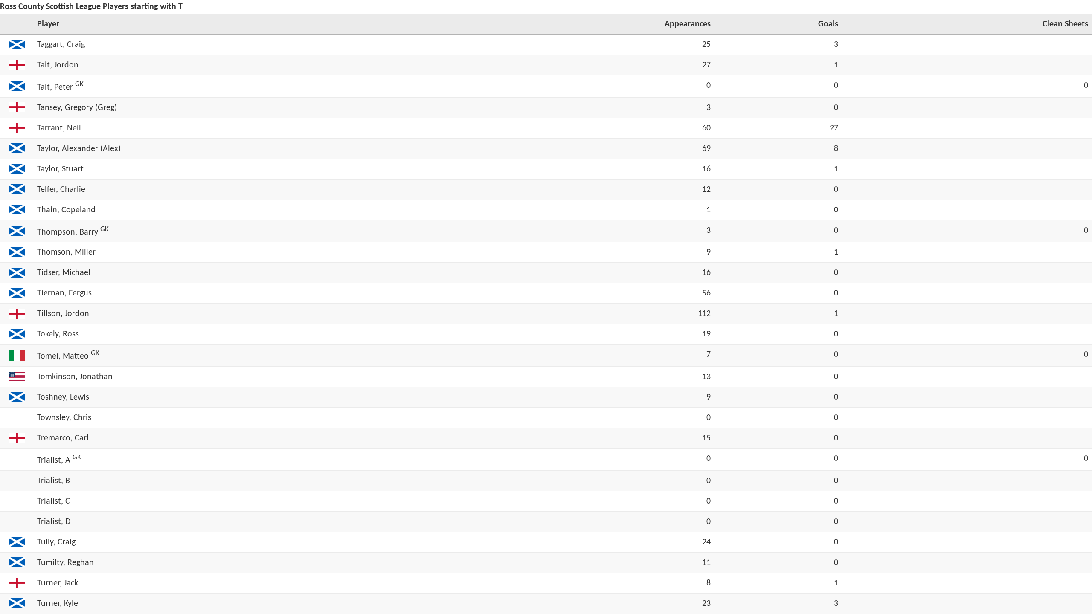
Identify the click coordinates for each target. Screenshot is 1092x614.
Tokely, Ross (58, 334)
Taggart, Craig (61, 45)
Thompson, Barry (67, 232)
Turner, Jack (57, 583)
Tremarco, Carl (63, 438)
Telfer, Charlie (61, 189)
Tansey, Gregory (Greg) (77, 108)
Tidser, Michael (63, 273)
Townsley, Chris (64, 418)
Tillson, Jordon (63, 314)
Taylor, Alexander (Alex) (79, 149)
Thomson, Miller (66, 252)
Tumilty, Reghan (65, 563)
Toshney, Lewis (63, 397)
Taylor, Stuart (60, 169)
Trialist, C (53, 501)
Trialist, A (53, 460)
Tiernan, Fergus (64, 293)
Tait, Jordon (57, 65)
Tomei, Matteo (63, 356)
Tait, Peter (55, 87)
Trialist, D (53, 522)
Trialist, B (53, 481)
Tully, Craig (56, 542)
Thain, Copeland (66, 210)
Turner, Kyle (57, 604)
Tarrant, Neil (59, 128)
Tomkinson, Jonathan (75, 377)
